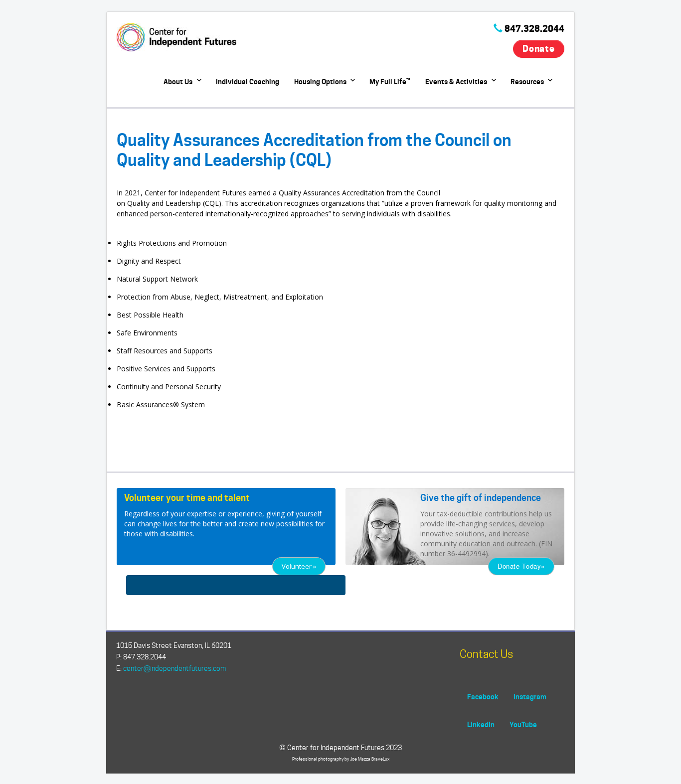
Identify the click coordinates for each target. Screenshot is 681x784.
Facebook (483, 696)
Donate (538, 48)
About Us (178, 81)
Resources (527, 81)
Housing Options (320, 81)
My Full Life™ (389, 81)
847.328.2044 (534, 28)
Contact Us (486, 653)
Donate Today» (521, 566)
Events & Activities (456, 81)
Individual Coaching (247, 81)
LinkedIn (481, 724)
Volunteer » (299, 566)
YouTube (523, 724)
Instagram (529, 696)
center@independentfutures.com (174, 668)
